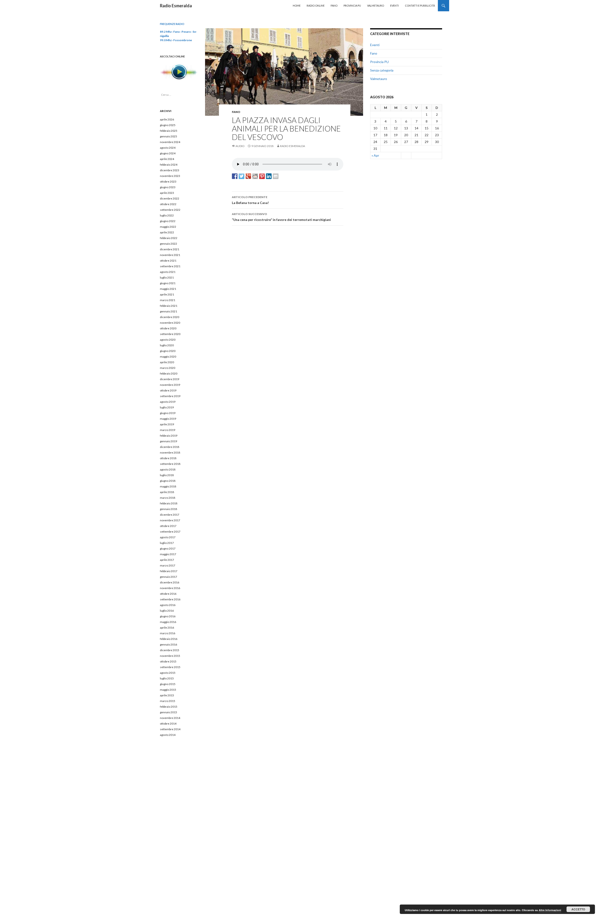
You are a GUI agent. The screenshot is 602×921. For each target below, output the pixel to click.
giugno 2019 (167, 413)
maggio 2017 (168, 554)
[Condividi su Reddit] (255, 176)
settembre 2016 (170, 599)
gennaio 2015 (168, 712)
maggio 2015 (168, 689)
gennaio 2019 (168, 441)
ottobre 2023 (168, 181)
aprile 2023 (167, 193)
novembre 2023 (170, 176)
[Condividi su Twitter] (241, 176)
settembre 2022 (170, 209)
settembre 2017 (170, 531)
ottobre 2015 (168, 661)
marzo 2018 (167, 497)
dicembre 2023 (169, 170)
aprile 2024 (167, 159)
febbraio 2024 (168, 164)
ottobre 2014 (168, 723)
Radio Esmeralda (176, 5)
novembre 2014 (170, 718)
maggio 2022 (168, 226)
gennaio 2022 (168, 243)
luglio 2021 (167, 277)
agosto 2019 (167, 401)
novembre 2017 (170, 520)
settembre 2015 (170, 667)
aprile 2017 (167, 560)
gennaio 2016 (168, 644)
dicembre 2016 (169, 582)
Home (297, 5)
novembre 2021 (170, 255)
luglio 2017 (167, 543)
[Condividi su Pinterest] (262, 176)
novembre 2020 (170, 322)
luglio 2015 (167, 678)
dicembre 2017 (169, 514)
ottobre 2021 (168, 260)
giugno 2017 (167, 548)
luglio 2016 (167, 610)
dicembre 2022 (169, 198)
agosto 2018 (167, 469)
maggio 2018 (168, 486)
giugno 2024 (167, 153)
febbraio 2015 (168, 706)
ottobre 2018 (168, 458)
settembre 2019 (170, 396)
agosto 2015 (167, 672)
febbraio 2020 (168, 373)
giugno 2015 (167, 684)
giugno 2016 (167, 616)
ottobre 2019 (168, 390)
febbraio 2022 (168, 238)
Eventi (394, 5)
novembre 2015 (170, 656)
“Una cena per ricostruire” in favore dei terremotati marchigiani (281, 217)
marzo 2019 (167, 430)
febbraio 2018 (168, 503)
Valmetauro (375, 5)
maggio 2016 (168, 622)
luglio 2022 (167, 215)
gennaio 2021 (168, 311)
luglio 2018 (167, 475)
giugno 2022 (167, 221)
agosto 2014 (167, 735)
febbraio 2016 (168, 639)
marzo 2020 (167, 368)
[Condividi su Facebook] (235, 176)
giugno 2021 (167, 283)
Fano (334, 5)
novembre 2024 (170, 142)
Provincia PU (352, 5)
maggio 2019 (168, 418)
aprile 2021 (167, 294)
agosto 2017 (167, 537)
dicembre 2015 (169, 650)
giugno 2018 (167, 480)
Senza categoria (381, 70)
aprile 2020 (167, 362)
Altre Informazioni (550, 910)
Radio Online (316, 5)
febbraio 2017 (168, 571)
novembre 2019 (170, 385)
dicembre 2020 (169, 317)
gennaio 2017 (168, 576)
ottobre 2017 (168, 526)
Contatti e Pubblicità (420, 5)
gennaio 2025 (168, 136)
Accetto (578, 909)
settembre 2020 (170, 334)
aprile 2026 (167, 119)
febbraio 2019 (168, 435)
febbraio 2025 (168, 130)
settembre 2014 (170, 729)
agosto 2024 (167, 147)
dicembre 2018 (169, 447)
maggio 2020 (168, 356)
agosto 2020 (167, 339)
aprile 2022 (167, 232)
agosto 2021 (167, 272)
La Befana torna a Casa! (250, 200)
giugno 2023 (167, 187)
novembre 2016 (170, 588)
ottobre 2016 (168, 593)
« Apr (375, 155)
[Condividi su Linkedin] (269, 176)
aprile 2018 (167, 492)
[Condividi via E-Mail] (275, 176)
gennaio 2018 (168, 509)
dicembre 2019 (169, 379)
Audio (240, 146)
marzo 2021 (167, 300)
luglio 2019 (167, 407)
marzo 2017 (167, 565)
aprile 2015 (167, 695)
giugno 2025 (167, 125)
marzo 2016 (167, 633)
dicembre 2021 (169, 249)
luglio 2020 (167, 345)
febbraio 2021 (168, 305)
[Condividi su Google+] (248, 176)
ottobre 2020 (168, 328)
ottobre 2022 (168, 204)
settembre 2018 (170, 464)
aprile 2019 (167, 424)
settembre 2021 (170, 266)
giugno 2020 (167, 351)
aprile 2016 (167, 627)
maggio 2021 (168, 289)
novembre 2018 (170, 452)
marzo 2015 (167, 701)
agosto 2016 (167, 605)
